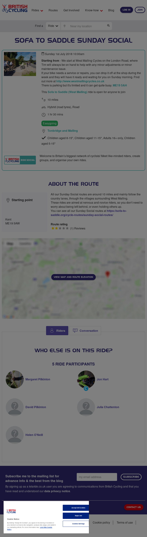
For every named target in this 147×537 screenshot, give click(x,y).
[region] (46, 517)
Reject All (78, 516)
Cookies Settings (78, 524)
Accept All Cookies (78, 508)
